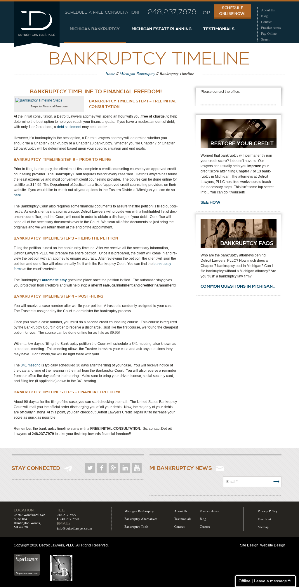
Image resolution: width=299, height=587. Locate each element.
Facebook (102, 468)
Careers (205, 526)
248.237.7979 (172, 12)
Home (110, 73)
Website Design (272, 545)
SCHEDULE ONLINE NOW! (232, 11)
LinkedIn (125, 468)
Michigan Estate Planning (162, 29)
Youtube (137, 468)
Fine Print (264, 519)
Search (265, 39)
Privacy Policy (267, 511)
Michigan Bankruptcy (95, 29)
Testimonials (218, 29)
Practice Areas (271, 27)
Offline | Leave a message (263, 581)
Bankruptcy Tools (136, 526)
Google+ (113, 468)
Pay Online (269, 33)
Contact (266, 21)
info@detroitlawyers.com (74, 528)
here (17, 195)
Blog (264, 15)
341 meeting (31, 365)
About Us (268, 10)
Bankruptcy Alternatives (140, 518)
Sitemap (263, 527)
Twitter (90, 468)
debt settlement (69, 127)
